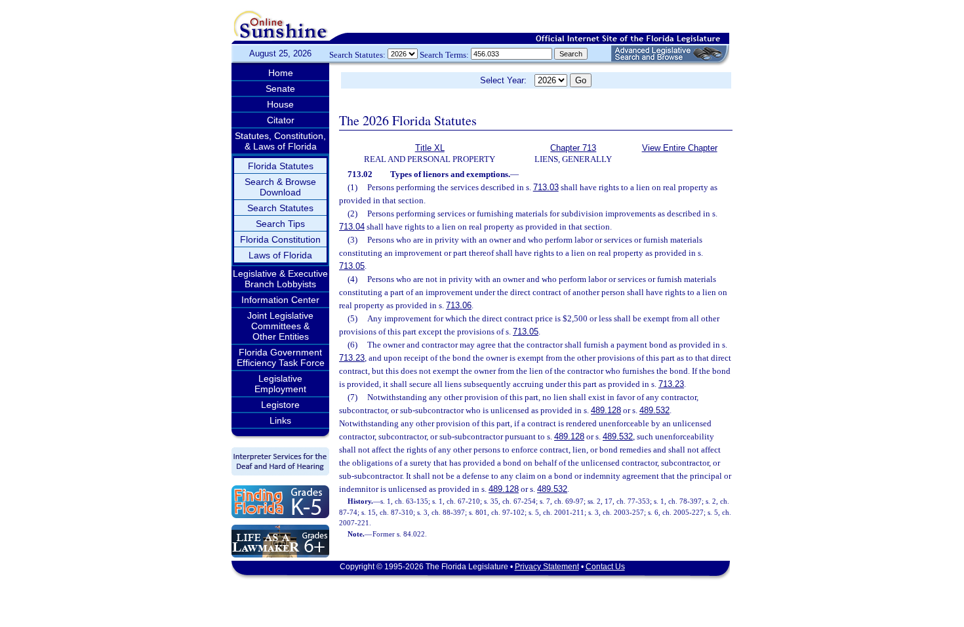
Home (280, 73)
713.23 (352, 358)
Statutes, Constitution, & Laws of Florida (280, 141)
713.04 (352, 227)
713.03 (546, 187)
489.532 (654, 410)
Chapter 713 (573, 148)
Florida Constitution (280, 239)
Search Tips (280, 223)
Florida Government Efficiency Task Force (281, 357)
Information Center (280, 299)
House (280, 104)
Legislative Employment (280, 383)
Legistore (280, 404)
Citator (280, 120)
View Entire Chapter (679, 148)
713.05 (352, 266)
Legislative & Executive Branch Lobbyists (280, 278)
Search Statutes (280, 208)
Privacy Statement (547, 566)
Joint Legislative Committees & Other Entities (280, 326)
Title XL (430, 148)
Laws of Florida (280, 255)
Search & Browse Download (280, 186)
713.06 (459, 305)
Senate (280, 88)
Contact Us (605, 566)
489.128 (606, 410)
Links (280, 420)
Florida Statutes (280, 166)
